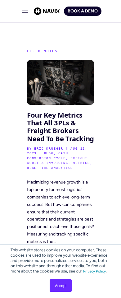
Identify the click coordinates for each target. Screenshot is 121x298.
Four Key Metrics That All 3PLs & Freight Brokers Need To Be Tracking (60, 126)
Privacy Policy (94, 271)
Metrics (81, 163)
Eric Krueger (48, 148)
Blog (49, 153)
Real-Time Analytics (50, 168)
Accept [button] (60, 285)
